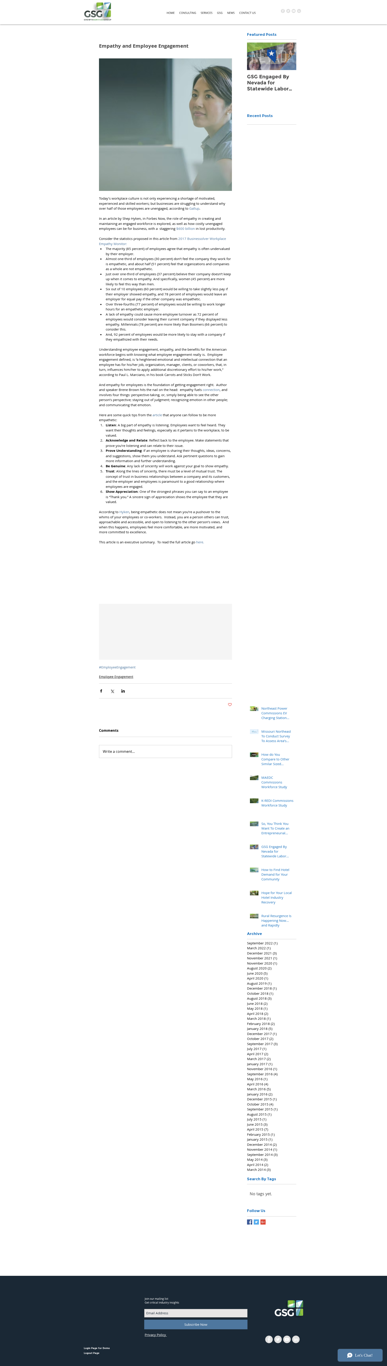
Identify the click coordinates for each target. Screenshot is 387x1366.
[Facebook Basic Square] (249, 1222)
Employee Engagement (116, 676)
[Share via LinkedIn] (123, 691)
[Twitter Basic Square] (256, 1222)
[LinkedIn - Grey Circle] (299, 11)
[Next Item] (289, 56)
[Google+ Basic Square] (263, 1222)
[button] (187, 12)
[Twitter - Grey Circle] (288, 11)
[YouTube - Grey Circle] (294, 11)
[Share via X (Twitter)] (112, 691)
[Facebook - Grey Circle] (283, 11)
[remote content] (165, 573)
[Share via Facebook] (101, 691)
